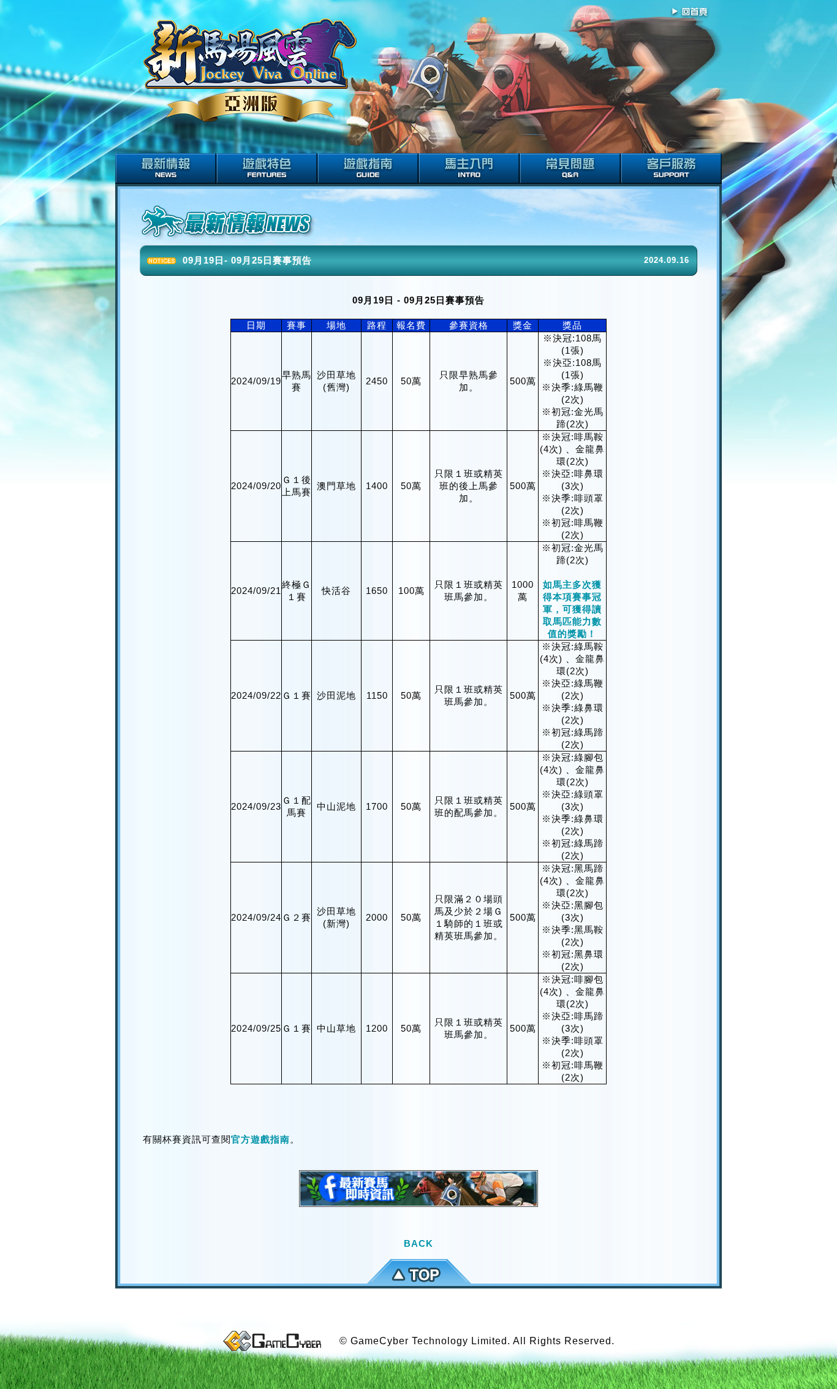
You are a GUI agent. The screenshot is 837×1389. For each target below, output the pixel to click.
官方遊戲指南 (260, 1139)
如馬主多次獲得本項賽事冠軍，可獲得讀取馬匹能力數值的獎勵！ (572, 609)
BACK (418, 1243)
